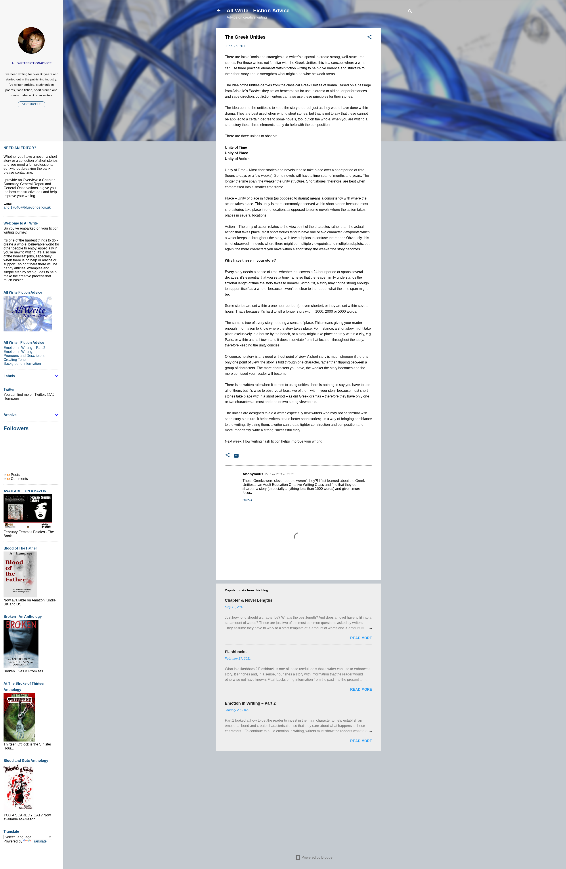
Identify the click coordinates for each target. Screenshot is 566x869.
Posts (15, 475)
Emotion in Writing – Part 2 (250, 703)
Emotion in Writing (18, 352)
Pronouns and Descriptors (24, 355)
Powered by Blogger (317, 857)
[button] (369, 37)
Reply (247, 500)
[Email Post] (236, 457)
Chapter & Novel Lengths (248, 600)
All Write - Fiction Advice (258, 10)
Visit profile (31, 104)
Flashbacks (236, 652)
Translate (39, 841)
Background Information (22, 363)
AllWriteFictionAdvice (31, 63)
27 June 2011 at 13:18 (279, 474)
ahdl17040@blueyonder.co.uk (27, 207)
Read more (361, 638)
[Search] (410, 12)
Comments (19, 479)
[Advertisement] (398, 94)
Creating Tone (15, 359)
